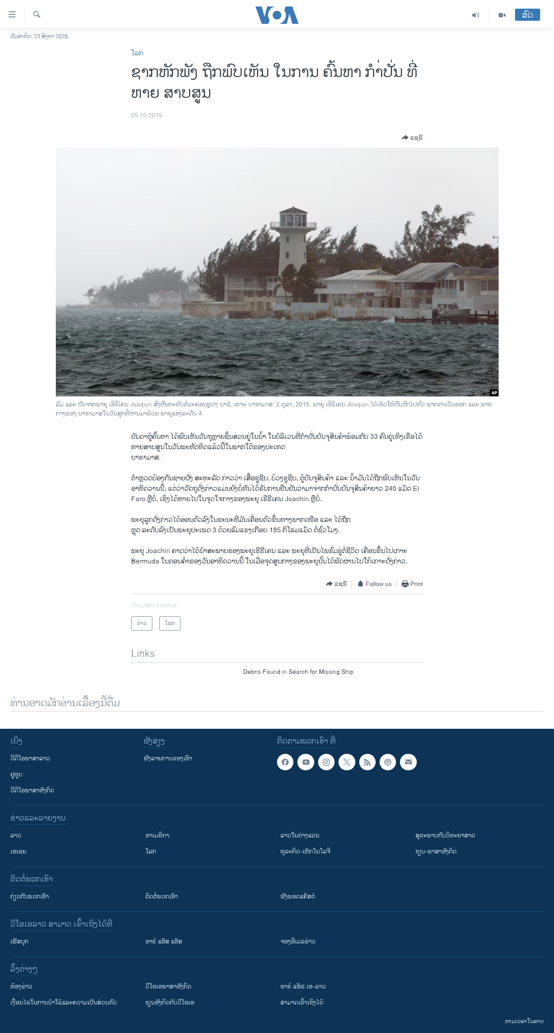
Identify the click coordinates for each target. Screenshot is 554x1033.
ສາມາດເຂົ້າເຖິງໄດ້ (301, 1002)
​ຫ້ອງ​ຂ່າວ (21, 986)
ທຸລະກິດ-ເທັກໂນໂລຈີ (305, 851)
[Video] (502, 15)
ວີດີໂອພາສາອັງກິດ (32, 790)
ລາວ (15, 835)
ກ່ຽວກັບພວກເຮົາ (29, 896)
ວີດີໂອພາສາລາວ (30, 758)
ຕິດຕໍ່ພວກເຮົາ (161, 896)
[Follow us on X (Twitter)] (346, 762)
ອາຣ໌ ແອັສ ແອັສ (163, 941)
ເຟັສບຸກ (19, 941)
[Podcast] (388, 762)
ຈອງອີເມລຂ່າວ (298, 941)
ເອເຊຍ (18, 851)
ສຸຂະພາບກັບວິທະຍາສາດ (445, 835)
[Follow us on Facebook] (285, 762)
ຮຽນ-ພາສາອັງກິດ (436, 851)
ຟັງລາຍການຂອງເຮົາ (168, 758)
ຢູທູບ (16, 774)
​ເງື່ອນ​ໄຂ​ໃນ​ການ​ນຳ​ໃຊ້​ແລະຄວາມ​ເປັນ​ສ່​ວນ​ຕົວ (63, 1002)
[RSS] (367, 762)
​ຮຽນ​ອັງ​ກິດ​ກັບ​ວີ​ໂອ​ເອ (169, 1002)
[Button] (412, 137)
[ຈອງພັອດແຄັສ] (408, 762)
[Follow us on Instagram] (326, 762)
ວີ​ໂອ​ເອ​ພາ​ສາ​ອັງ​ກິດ (168, 986)
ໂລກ (137, 53)
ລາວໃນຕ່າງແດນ (299, 835)
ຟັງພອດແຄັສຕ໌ (297, 896)
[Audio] (476, 15)
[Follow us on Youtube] (305, 762)
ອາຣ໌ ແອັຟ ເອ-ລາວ (303, 986)
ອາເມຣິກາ (157, 835)
